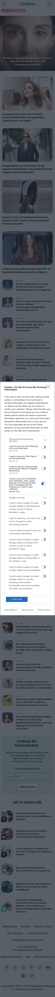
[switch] (43, 447)
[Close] (49, 387)
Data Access (27, 610)
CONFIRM (16, 599)
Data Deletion (11, 610)
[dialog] (27, 498)
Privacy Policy (44, 610)
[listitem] (27, 440)
